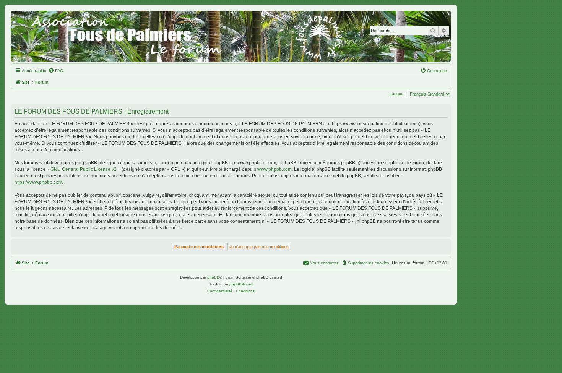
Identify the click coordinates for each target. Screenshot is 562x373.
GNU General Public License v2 (83, 169)
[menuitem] (55, 70)
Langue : (398, 93)
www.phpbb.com (274, 169)
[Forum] (231, 36)
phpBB (213, 277)
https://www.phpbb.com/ (39, 182)
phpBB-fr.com (241, 284)
